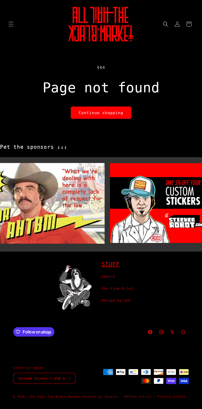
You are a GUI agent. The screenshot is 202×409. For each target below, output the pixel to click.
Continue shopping (101, 112)
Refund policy (138, 396)
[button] (11, 24)
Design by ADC (116, 300)
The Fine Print (117, 288)
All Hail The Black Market (54, 397)
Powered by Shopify (100, 397)
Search (108, 276)
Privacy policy (171, 396)
